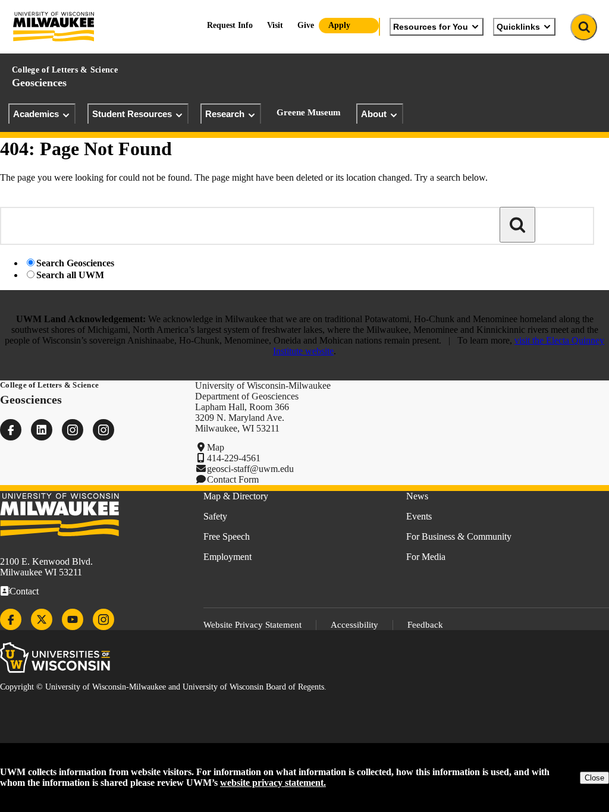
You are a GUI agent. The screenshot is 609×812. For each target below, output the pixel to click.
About (374, 114)
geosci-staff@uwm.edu (250, 469)
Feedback (425, 625)
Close (594, 777)
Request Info (230, 25)
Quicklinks (518, 27)
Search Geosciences (75, 263)
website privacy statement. (273, 783)
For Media (425, 557)
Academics (36, 114)
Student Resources (132, 114)
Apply (339, 25)
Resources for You (430, 27)
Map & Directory (235, 496)
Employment (227, 557)
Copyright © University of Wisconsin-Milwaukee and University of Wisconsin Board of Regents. (163, 686)
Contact (24, 591)
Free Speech (226, 536)
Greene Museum (309, 112)
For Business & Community (458, 536)
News (417, 496)
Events (419, 516)
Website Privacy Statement (252, 625)
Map (215, 447)
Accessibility (354, 625)
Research (224, 114)
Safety (215, 516)
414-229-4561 (233, 458)
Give (305, 25)
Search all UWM (70, 275)
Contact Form (233, 479)
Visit (275, 25)
